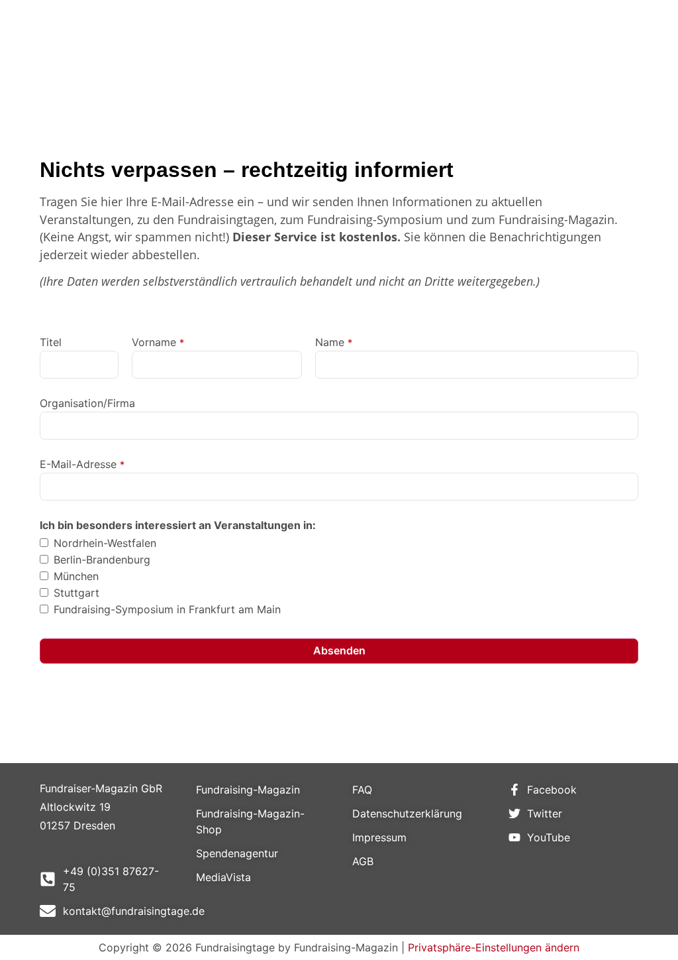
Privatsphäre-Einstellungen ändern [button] (493, 947)
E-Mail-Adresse (82, 464)
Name (333, 342)
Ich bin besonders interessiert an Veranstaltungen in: (178, 525)
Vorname (158, 342)
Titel (51, 342)
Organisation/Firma (87, 403)
